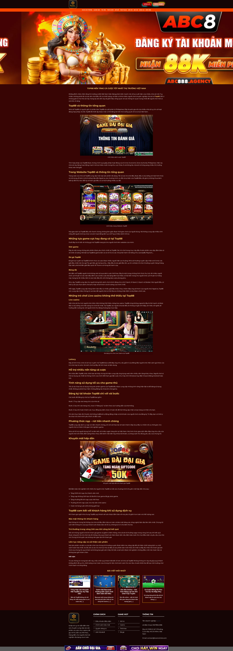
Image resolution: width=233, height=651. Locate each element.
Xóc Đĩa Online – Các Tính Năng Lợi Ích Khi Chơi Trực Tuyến (129, 591)
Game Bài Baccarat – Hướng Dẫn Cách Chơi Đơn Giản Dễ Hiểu (104, 591)
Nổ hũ (130, 10)
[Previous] (7, 48)
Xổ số (117, 10)
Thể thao (123, 10)
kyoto (158, 621)
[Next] (226, 48)
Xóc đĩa (148, 10)
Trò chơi (110, 10)
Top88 (157, 96)
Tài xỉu (103, 10)
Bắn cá (141, 10)
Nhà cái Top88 (87, 10)
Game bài (97, 10)
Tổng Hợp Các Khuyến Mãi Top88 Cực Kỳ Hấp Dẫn (80, 591)
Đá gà (136, 10)
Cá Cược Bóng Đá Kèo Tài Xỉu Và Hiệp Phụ (153, 591)
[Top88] (78, 4)
